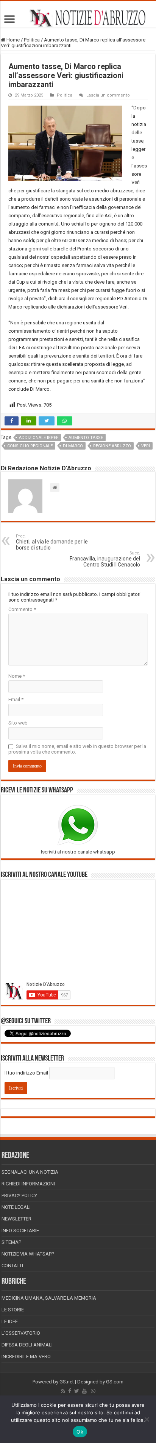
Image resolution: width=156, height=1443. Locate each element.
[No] (146, 1419)
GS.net (66, 1382)
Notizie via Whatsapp (28, 1254)
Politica (32, 40)
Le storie (13, 1310)
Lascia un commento (108, 95)
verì (145, 446)
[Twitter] (76, 1390)
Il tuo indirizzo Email (26, 1073)
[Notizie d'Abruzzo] (78, 18)
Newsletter (16, 1219)
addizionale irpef (38, 437)
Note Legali (16, 1207)
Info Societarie (20, 1230)
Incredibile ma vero (26, 1356)
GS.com (114, 1382)
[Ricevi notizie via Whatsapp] (93, 1390)
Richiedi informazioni (28, 1184)
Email (15, 699)
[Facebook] (69, 1390)
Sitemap (11, 1242)
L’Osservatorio (21, 1333)
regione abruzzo (112, 446)
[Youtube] (84, 1390)
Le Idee (10, 1321)
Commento (22, 609)
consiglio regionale (30, 446)
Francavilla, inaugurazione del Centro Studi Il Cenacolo (105, 559)
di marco (73, 446)
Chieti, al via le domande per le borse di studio (52, 542)
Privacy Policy (19, 1195)
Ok (79, 1432)
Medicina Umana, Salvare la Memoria (49, 1298)
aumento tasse (86, 437)
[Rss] (63, 1390)
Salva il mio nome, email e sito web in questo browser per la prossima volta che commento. (77, 749)
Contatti (12, 1265)
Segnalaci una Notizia (30, 1172)
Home (12, 40)
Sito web (18, 723)
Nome (16, 676)
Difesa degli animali (27, 1345)
